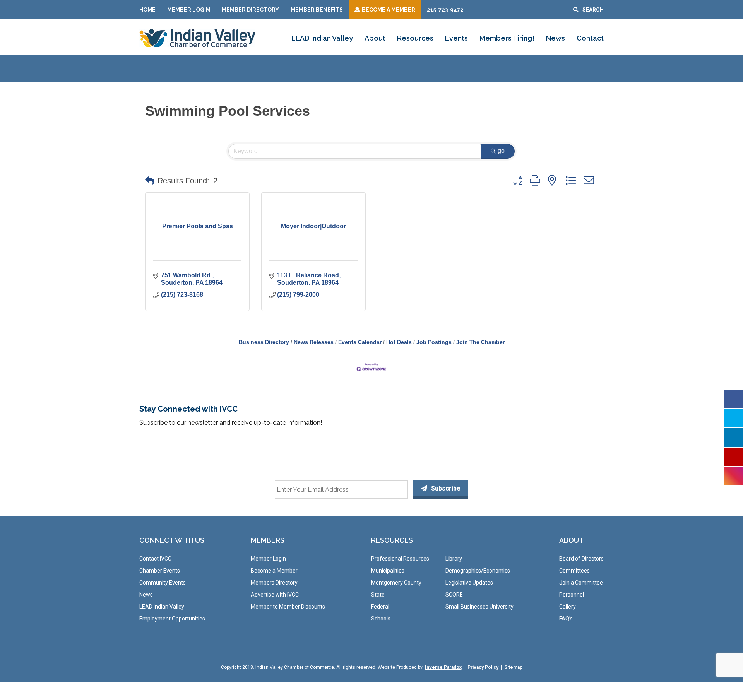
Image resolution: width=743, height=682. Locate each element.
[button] (149, 181)
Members (267, 540)
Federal (380, 606)
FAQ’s (566, 618)
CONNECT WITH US (171, 540)
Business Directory (264, 342)
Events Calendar (360, 342)
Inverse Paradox (443, 667)
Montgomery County (396, 582)
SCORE (454, 594)
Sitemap (513, 667)
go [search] (501, 150)
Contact (590, 38)
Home (147, 10)
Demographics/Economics (477, 570)
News (555, 38)
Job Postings (434, 342)
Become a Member (274, 570)
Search (593, 10)
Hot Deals (399, 342)
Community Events (162, 582)
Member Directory (250, 10)
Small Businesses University (479, 606)
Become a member (388, 10)
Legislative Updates (469, 582)
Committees (574, 570)
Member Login (188, 10)
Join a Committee (581, 582)
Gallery (567, 606)
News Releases (314, 342)
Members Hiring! (506, 38)
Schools (380, 618)
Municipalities (387, 570)
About (375, 38)
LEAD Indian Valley (322, 38)
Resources (415, 38)
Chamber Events (159, 570)
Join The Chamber (480, 342)
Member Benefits (317, 10)
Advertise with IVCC (275, 594)
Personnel (571, 594)
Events (456, 38)
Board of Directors (581, 559)
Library (453, 559)
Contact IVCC (155, 559)
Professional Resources (400, 559)
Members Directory (274, 582)
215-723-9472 (445, 10)
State (378, 594)
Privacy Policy (482, 667)
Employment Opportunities (172, 618)
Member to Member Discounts (288, 606)
